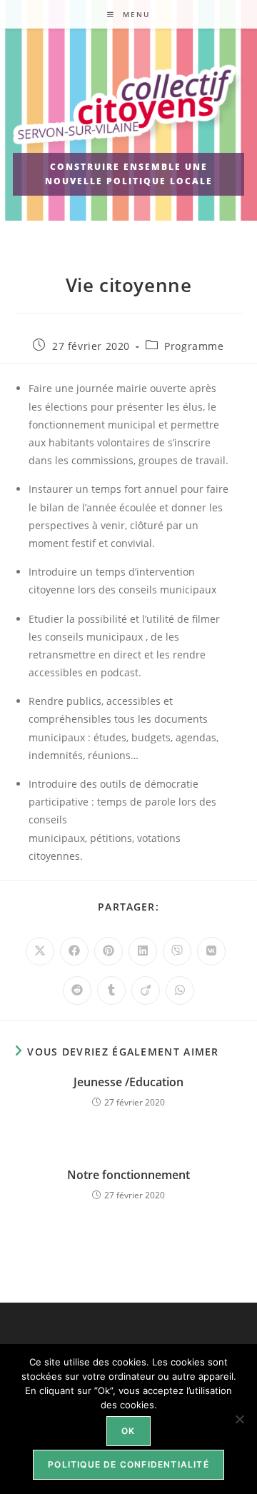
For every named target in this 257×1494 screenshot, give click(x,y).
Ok (128, 1430)
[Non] (239, 1419)
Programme (193, 346)
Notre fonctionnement (128, 1175)
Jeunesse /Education (128, 1082)
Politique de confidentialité (128, 1464)
